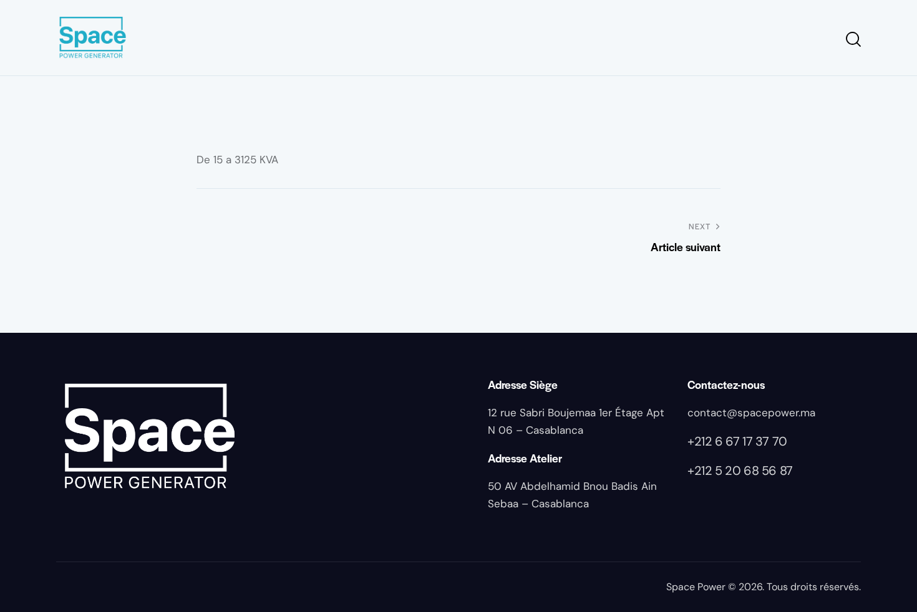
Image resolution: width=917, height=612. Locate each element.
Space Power (695, 586)
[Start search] (853, 39)
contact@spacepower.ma (751, 412)
